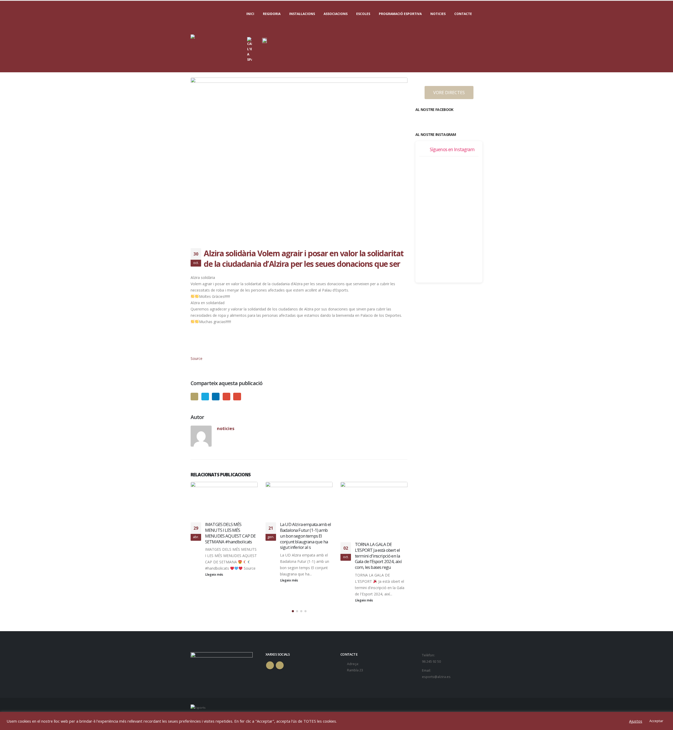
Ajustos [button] (635, 721)
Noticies (438, 14)
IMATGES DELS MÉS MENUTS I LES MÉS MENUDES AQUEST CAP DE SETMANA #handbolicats (230, 532)
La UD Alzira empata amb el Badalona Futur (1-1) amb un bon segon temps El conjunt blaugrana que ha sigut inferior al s (305, 535)
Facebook (194, 396)
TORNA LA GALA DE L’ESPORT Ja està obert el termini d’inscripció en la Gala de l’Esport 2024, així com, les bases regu (378, 555)
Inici (250, 14)
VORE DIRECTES (449, 92)
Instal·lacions (302, 14)
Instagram (280, 665)
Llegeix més (214, 574)
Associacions (336, 14)
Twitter (205, 396)
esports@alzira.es (436, 677)
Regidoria (272, 14)
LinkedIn (216, 396)
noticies (225, 428)
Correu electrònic (237, 396)
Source (196, 358)
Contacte (463, 14)
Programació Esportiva (400, 14)
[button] (293, 611)
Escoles (363, 14)
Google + (226, 396)
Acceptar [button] (656, 720)
